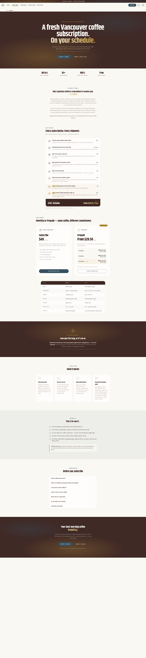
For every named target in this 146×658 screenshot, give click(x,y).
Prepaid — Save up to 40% (80, 57)
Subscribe (15, 5)
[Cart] (143, 5)
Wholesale (24, 5)
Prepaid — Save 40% (80, 544)
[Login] (139, 5)
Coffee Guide (32, 5)
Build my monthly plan (53, 271)
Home (7, 10)
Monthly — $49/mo (63, 57)
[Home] (3, 5)
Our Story (40, 5)
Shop (8, 5)
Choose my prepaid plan (92, 271)
